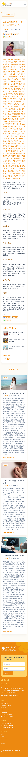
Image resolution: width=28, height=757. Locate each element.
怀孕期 (6, 359)
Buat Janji (3, 743)
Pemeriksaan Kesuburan (7, 727)
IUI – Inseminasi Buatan (7, 725)
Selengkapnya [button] (7, 457)
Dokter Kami (4, 708)
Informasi (4, 731)
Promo (3, 736)
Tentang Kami (4, 703)
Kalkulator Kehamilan (6, 714)
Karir (2, 741)
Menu (3, 700)
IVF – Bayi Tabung (6, 723)
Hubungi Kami (4, 739)
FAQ (2, 734)
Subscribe (7, 673)
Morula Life (4, 712)
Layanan (4, 720)
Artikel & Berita (5, 710)
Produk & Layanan (6, 705)
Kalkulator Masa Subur (7, 716)
